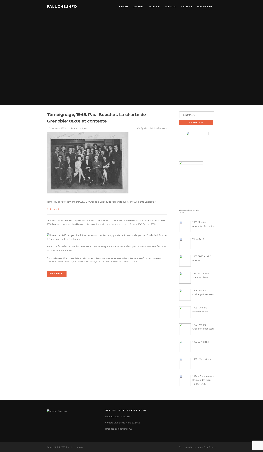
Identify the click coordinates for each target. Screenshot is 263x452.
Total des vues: (113, 416)
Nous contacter (205, 6)
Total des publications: (117, 428)
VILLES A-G (154, 6)
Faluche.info (62, 6)
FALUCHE (123, 6)
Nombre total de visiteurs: (118, 422)
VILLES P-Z (186, 6)
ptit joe (83, 128)
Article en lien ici (55, 209)
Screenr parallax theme (189, 447)
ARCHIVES (138, 6)
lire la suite (55, 273)
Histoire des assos (158, 128)
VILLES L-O (170, 6)
